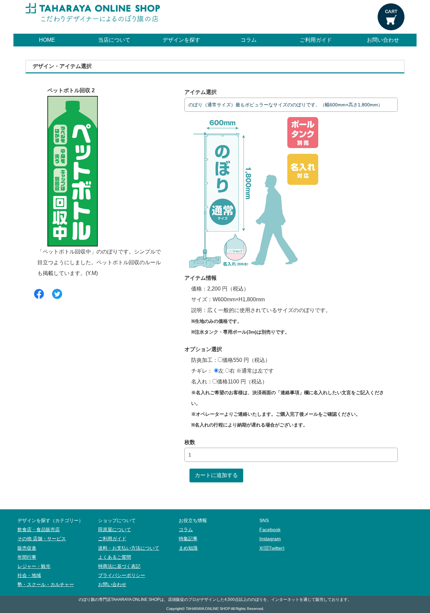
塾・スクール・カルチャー (45, 584)
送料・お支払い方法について (128, 548)
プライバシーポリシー (121, 575)
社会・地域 (29, 575)
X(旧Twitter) (272, 548)
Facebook (270, 529)
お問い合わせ (383, 40)
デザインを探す (181, 40)
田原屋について (114, 529)
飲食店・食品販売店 (38, 529)
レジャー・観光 (33, 566)
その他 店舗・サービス (41, 538)
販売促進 (26, 548)
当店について (114, 40)
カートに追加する (216, 475)
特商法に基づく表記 (119, 566)
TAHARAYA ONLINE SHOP (208, 609)
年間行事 (26, 557)
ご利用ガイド (316, 40)
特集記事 (188, 538)
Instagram (270, 538)
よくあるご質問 (114, 557)
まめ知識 (188, 548)
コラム (249, 40)
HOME (47, 40)
